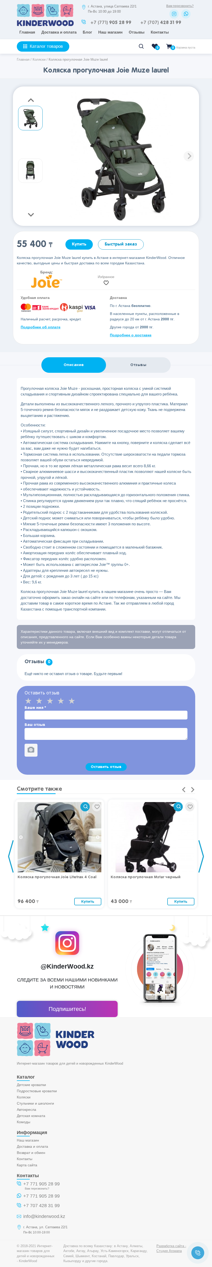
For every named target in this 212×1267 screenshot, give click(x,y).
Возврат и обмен (31, 1153)
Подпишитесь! (67, 1009)
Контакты (160, 32)
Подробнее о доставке (131, 335)
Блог (87, 32)
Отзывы (137, 32)
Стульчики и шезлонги (35, 1103)
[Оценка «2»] (40, 701)
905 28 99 (110, 22)
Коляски (24, 1097)
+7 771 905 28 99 (41, 1183)
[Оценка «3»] (51, 701)
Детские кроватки (31, 1085)
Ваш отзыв (35, 725)
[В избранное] (96, 806)
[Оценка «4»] (62, 701)
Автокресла (26, 1109)
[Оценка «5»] (73, 701)
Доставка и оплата (59, 32)
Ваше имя (35, 708)
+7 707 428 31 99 (41, 1205)
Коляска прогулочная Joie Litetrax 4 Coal (57, 877)
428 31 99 (160, 22)
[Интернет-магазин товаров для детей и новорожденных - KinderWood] (45, 24)
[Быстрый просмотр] (85, 806)
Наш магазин (110, 32)
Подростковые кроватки (37, 1091)
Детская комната (31, 1116)
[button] (189, 156)
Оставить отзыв (106, 767)
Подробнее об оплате (40, 327)
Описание (74, 365)
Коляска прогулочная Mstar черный (145, 877)
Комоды (23, 1122)
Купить (79, 244)
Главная (27, 32)
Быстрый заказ (121, 244)
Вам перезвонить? (180, 6)
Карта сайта (27, 1165)
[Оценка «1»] (30, 701)
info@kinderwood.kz (44, 1216)
